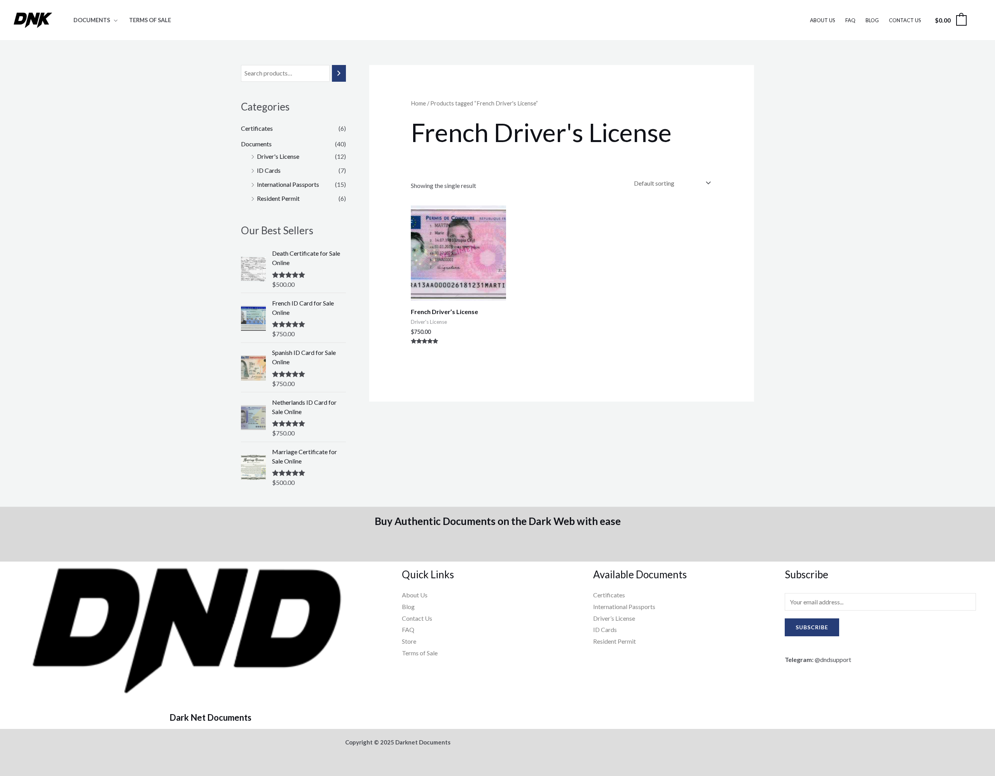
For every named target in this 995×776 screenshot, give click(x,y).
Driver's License (278, 156)
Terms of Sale (150, 20)
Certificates (257, 128)
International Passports (288, 184)
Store (409, 641)
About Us (822, 20)
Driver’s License (614, 618)
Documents (91, 20)
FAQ (850, 20)
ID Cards (269, 170)
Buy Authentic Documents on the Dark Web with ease (498, 521)
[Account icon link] (977, 20)
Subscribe (812, 627)
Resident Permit (278, 198)
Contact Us (905, 20)
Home (418, 103)
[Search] (339, 73)
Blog (872, 20)
